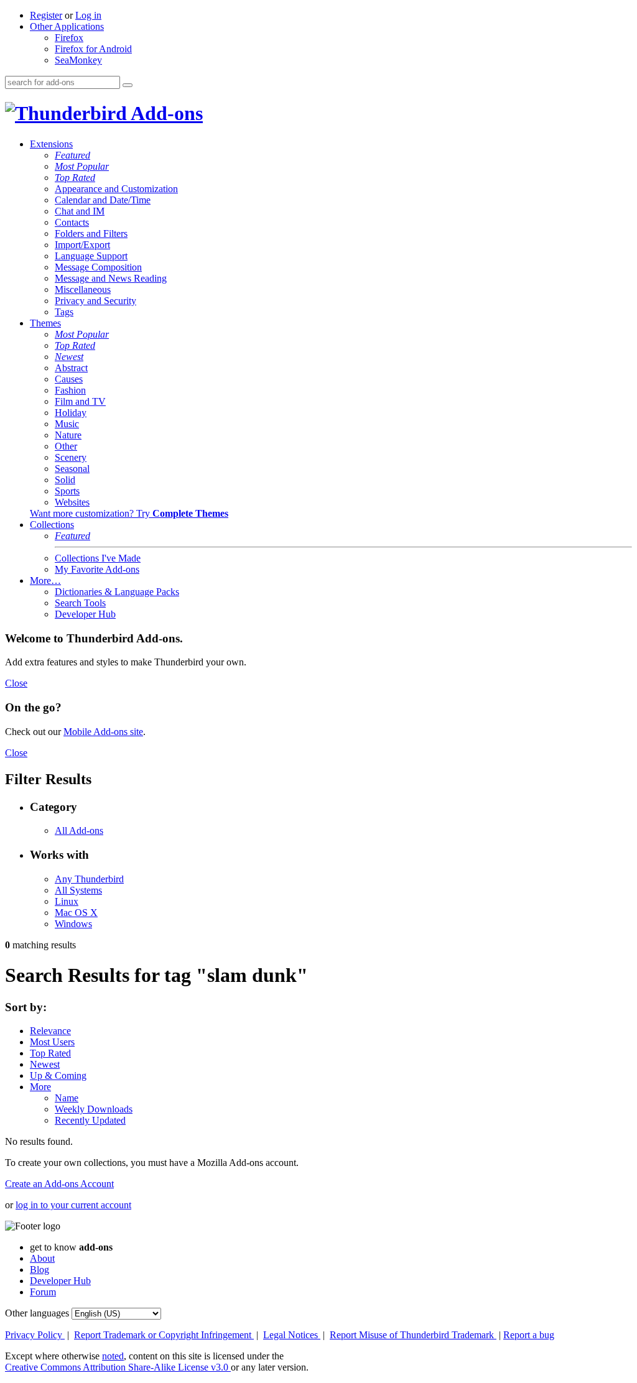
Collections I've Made (98, 558)
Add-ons (165, 113)
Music (67, 424)
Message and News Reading (111, 278)
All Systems (78, 890)
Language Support (91, 256)
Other (66, 446)
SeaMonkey (78, 60)
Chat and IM (80, 211)
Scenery (70, 457)
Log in (88, 15)
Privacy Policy (35, 1335)
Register (46, 15)
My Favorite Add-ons (97, 569)
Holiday (70, 412)
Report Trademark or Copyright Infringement (164, 1335)
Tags (64, 312)
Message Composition (98, 267)
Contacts (72, 222)
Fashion (70, 390)
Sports (67, 491)
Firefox (69, 37)
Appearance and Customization (116, 188)
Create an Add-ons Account (59, 1183)
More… (45, 580)
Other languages (37, 1313)
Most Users (52, 1042)
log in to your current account (73, 1205)
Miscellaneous (83, 289)
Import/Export (82, 244)
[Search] (128, 85)
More (40, 1086)
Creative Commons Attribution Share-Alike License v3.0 (118, 1367)
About (42, 1258)
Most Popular (82, 166)
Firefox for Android (93, 49)
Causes (69, 379)
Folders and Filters (91, 233)
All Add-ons (79, 830)
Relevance (50, 1030)
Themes (45, 323)
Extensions (51, 144)
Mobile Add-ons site (103, 731)
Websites (72, 502)
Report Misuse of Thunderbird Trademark (413, 1335)
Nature (68, 435)
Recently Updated (90, 1120)
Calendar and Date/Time (103, 200)
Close (16, 683)
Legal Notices (291, 1335)
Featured (72, 155)
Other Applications (67, 26)
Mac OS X (76, 912)
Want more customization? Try (129, 513)
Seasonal (72, 468)
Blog (39, 1269)
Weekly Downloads (94, 1109)
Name (66, 1098)
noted (113, 1356)
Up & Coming (58, 1075)
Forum (43, 1292)
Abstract (71, 368)
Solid (65, 479)
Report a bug (528, 1335)
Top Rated (75, 177)
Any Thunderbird (89, 879)
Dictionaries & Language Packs (117, 591)
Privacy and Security (95, 300)
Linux (66, 901)
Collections (52, 524)
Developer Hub (85, 614)
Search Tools (80, 603)
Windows (73, 923)
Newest (69, 356)
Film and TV (80, 401)
